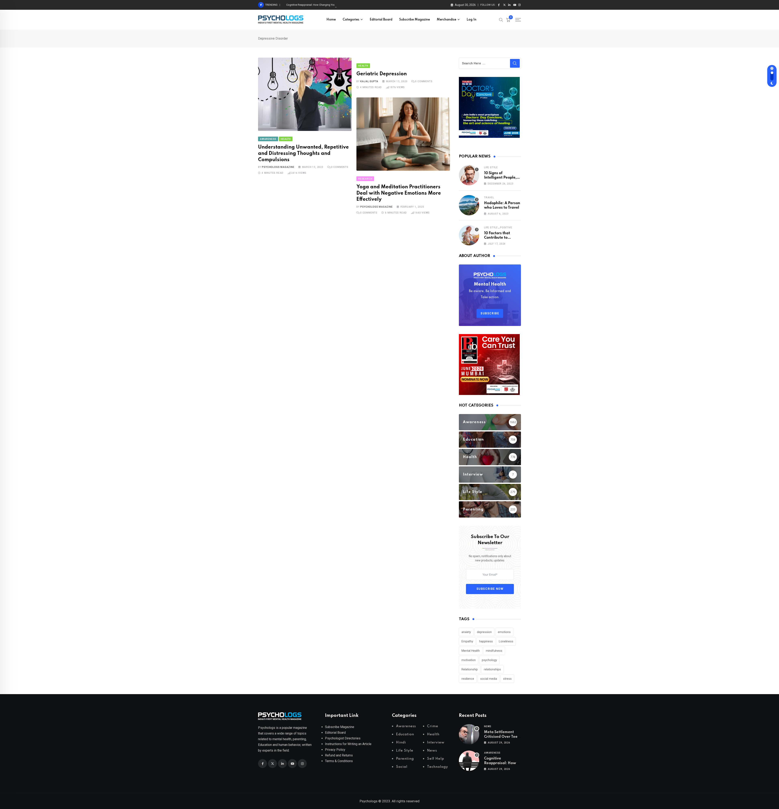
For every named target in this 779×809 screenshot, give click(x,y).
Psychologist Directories (342, 738)
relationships (492, 669)
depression (484, 632)
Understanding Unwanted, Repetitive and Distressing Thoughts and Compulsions (303, 153)
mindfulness (494, 651)
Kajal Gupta (369, 81)
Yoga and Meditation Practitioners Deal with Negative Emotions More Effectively (398, 193)
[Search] (501, 19)
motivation (469, 660)
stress (507, 679)
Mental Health (471, 651)
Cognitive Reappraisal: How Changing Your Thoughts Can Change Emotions (330, 4)
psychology (489, 660)
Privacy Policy (335, 750)
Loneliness (506, 641)
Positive (506, 227)
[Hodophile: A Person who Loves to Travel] (469, 205)
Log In (471, 19)
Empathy (467, 641)
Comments (339, 167)
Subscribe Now (490, 588)
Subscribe (490, 313)
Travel (489, 197)
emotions (504, 632)
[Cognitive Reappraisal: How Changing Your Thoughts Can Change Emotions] (469, 761)
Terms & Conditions (339, 761)
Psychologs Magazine (278, 167)
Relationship (470, 669)
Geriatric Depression (381, 74)
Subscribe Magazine (414, 19)
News (487, 726)
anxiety (466, 632)
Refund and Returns (339, 755)
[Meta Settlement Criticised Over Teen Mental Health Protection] (469, 734)
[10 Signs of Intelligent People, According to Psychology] (469, 175)
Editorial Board (381, 19)
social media (488, 679)
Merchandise (446, 19)
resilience (468, 679)
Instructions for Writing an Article (348, 744)
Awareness (492, 752)
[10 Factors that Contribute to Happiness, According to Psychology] (469, 235)
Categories (351, 19)
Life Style (491, 167)
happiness (486, 641)
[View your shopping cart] (508, 20)
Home (331, 19)
